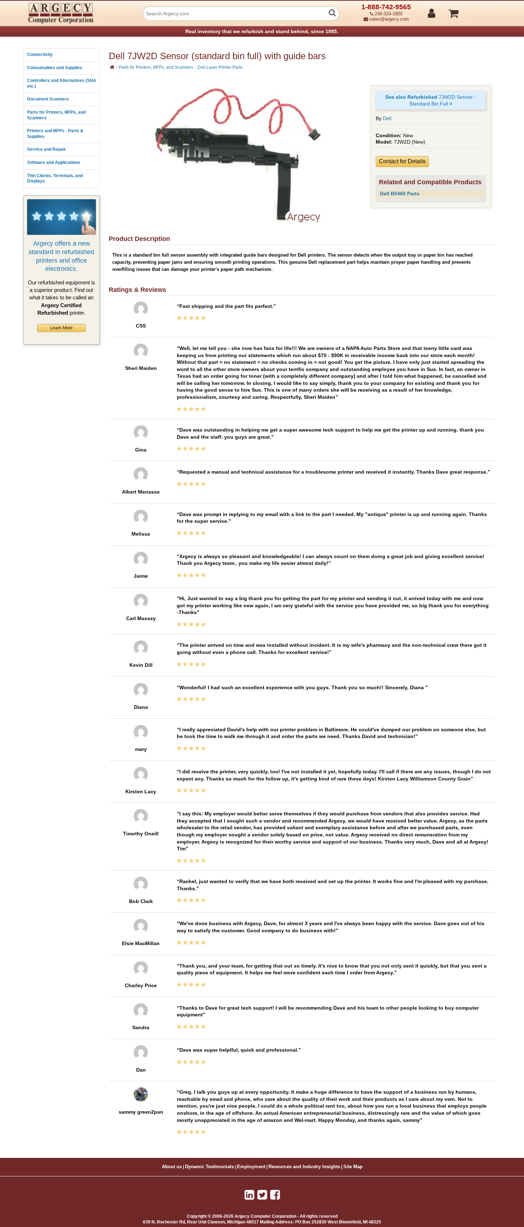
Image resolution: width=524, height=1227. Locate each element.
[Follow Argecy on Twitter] (262, 1195)
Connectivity (40, 54)
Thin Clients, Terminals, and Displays (55, 178)
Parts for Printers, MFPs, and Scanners (56, 115)
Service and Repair (46, 149)
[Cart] (480, 10)
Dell (387, 118)
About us (172, 1166)
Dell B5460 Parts (400, 193)
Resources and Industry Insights (304, 1166)
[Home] (112, 67)
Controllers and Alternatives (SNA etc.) (61, 83)
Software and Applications (53, 162)
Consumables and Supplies (54, 67)
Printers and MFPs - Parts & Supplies (55, 133)
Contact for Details (402, 161)
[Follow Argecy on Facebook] (275, 1195)
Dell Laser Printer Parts (219, 67)
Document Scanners (48, 99)
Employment (251, 1166)
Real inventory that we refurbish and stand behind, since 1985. (261, 31)
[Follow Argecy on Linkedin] (249, 1195)
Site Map (353, 1166)
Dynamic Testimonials (209, 1166)
